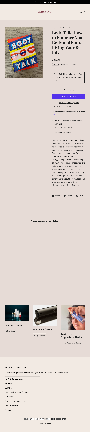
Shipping (55, 64)
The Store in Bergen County (16, 392)
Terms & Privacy (11, 405)
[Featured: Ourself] (45, 315)
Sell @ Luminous (11, 388)
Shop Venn (10, 331)
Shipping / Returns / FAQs (15, 401)
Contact (8, 410)
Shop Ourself (39, 335)
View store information (63, 132)
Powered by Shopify (45, 423)
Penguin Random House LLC (61, 28)
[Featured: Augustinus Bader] (73, 317)
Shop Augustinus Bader (71, 343)
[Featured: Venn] (17, 313)
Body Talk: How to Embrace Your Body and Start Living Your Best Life (68, 77)
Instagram (9, 383)
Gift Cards (9, 397)
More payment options (69, 102)
